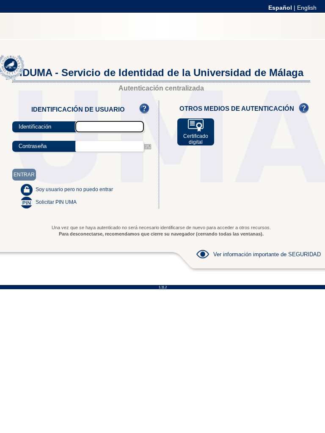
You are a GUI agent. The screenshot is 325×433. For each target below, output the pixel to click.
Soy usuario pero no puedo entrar (74, 189)
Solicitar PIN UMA (56, 202)
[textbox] (109, 146)
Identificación (35, 126)
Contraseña (33, 146)
